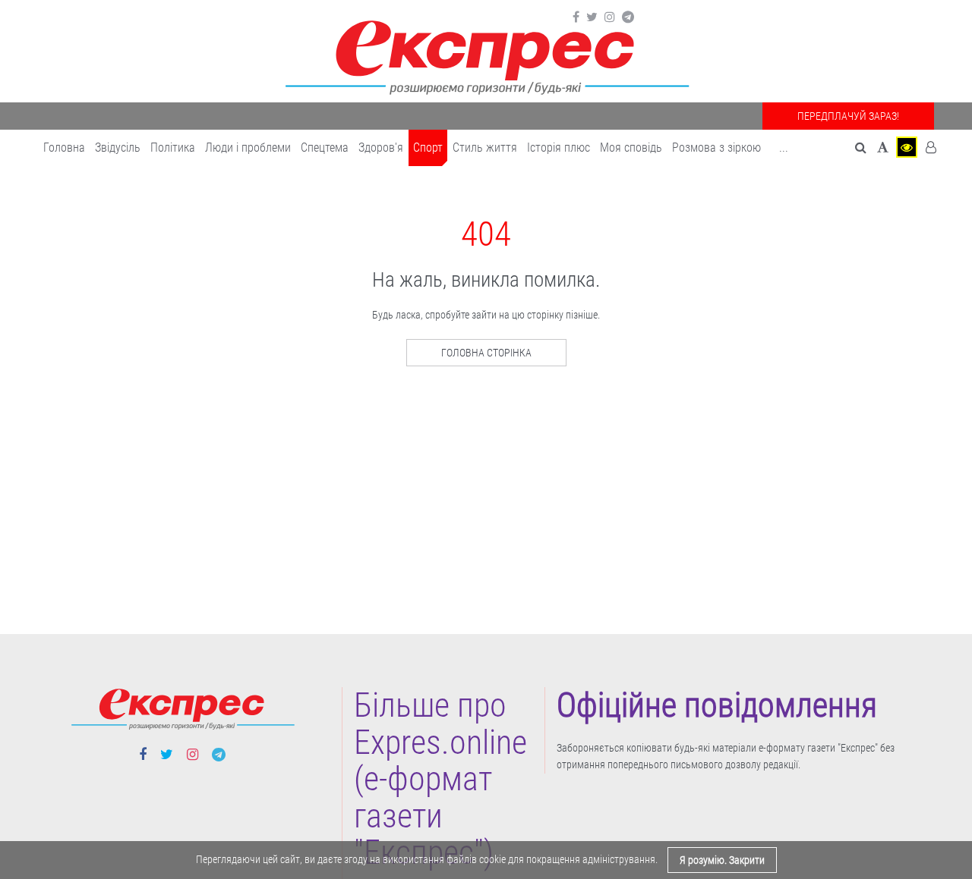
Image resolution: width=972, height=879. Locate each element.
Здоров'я (380, 147)
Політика (172, 147)
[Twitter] (592, 17)
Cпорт (428, 147)
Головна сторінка (486, 353)
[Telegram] (628, 17)
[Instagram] (609, 17)
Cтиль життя (485, 147)
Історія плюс (558, 147)
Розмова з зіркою (716, 147)
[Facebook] (576, 17)
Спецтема (325, 147)
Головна (64, 147)
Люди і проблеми (248, 147)
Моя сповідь (631, 147)
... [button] (783, 147)
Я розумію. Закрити (722, 860)
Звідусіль (117, 147)
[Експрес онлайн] (486, 55)
